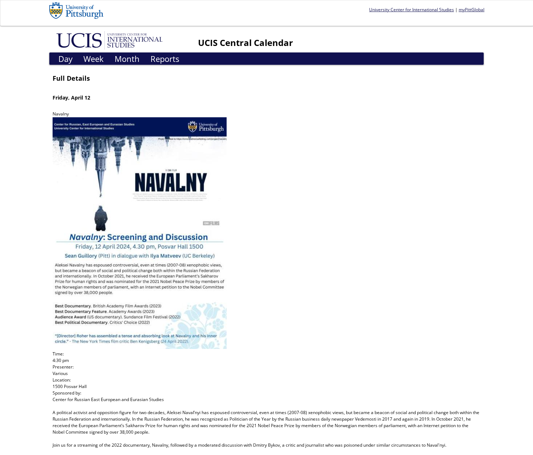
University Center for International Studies (411, 10)
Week (93, 59)
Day (65, 59)
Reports (164, 59)
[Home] (111, 40)
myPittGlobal (471, 10)
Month (127, 59)
